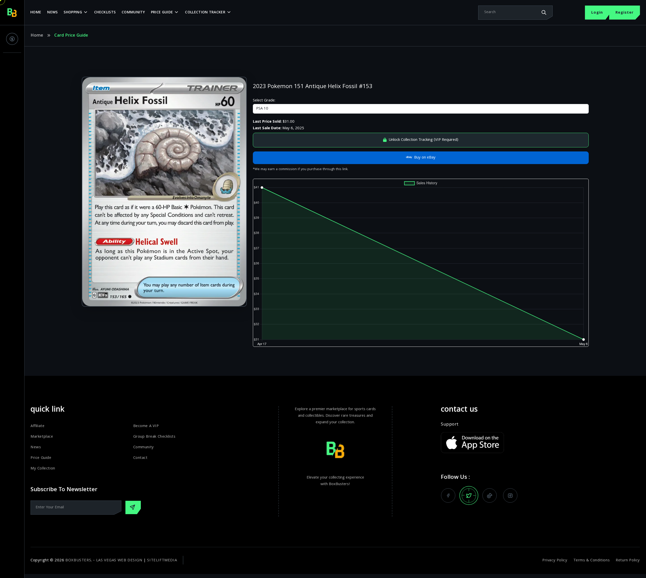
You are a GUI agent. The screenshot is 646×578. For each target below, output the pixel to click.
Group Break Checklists (154, 437)
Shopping (73, 13)
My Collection (43, 469)
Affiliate (37, 426)
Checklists (105, 13)
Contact (140, 458)
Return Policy (628, 561)
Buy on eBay (425, 157)
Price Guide (162, 13)
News (52, 13)
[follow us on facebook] (448, 495)
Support (449, 425)
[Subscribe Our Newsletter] (133, 507)
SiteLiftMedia (162, 560)
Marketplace (42, 437)
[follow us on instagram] (510, 495)
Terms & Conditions (591, 561)
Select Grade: (264, 100)
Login (597, 13)
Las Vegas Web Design (119, 560)
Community (133, 13)
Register (624, 13)
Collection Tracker (205, 13)
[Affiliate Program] (12, 39)
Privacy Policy (554, 561)
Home (35, 13)
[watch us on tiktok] (489, 495)
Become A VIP (146, 426)
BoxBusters (78, 560)
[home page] (12, 13)
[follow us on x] (469, 495)
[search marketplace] (544, 12)
